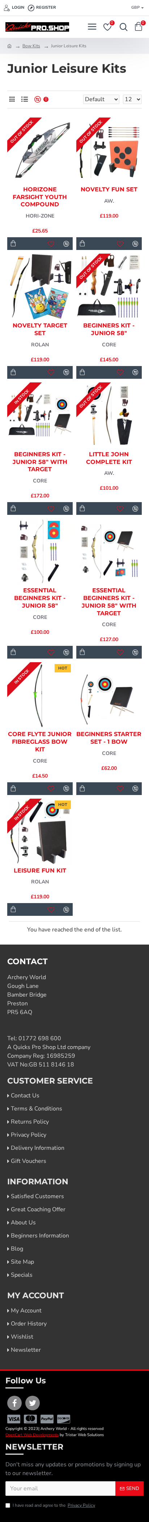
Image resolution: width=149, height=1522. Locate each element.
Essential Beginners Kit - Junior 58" (39, 598)
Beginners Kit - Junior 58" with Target (40, 462)
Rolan (40, 344)
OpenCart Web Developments (32, 1435)
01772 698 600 (39, 1038)
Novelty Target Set (40, 329)
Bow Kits (31, 46)
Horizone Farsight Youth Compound (40, 197)
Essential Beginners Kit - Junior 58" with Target (109, 601)
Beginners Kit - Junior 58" (109, 329)
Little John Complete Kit (109, 458)
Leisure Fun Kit (40, 870)
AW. (109, 201)
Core (109, 344)
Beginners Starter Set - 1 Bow (108, 738)
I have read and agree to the (54, 1505)
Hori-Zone (40, 215)
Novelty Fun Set (109, 189)
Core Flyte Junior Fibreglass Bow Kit (40, 742)
